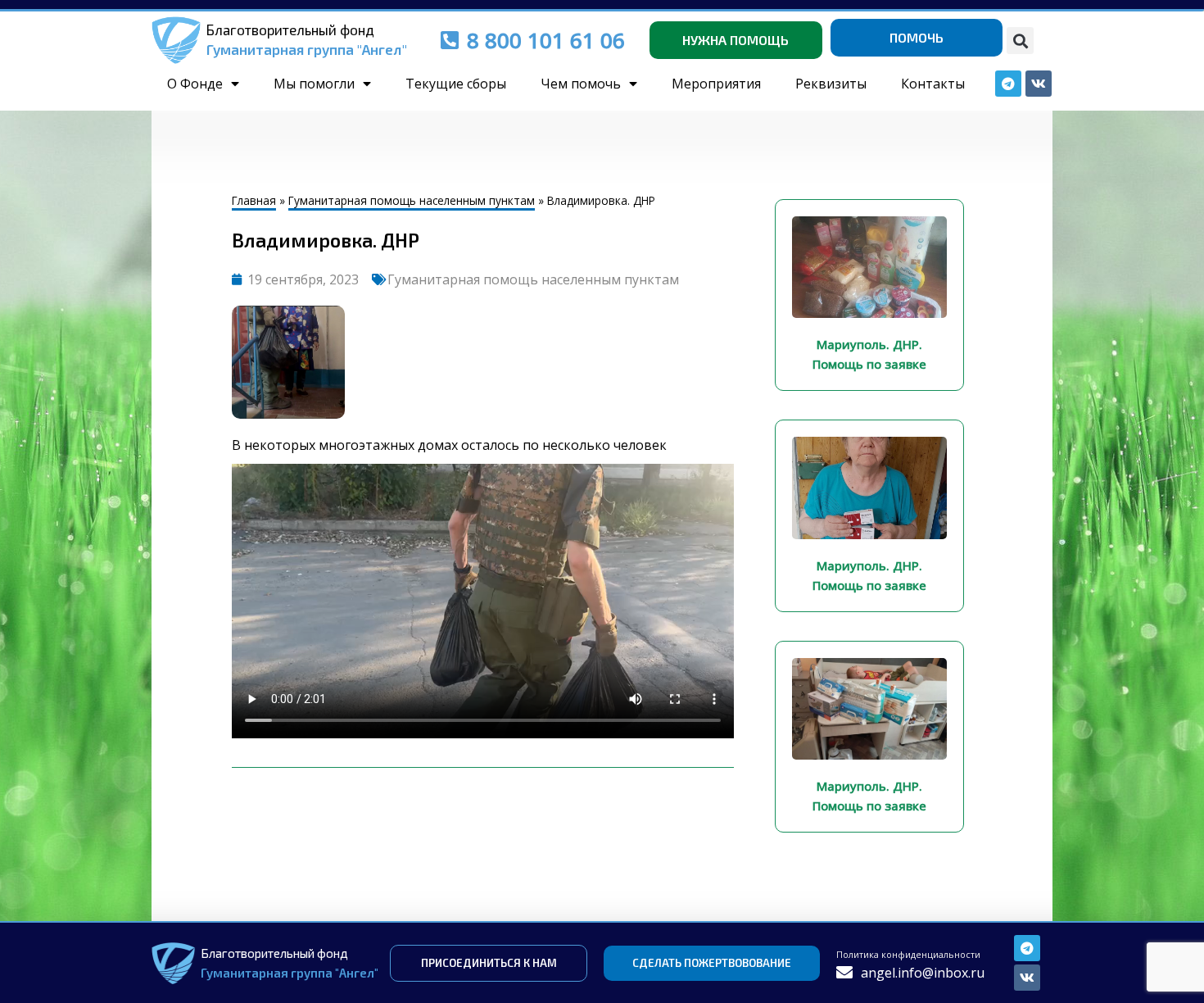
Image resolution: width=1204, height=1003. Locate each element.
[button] (1020, 40)
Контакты (933, 84)
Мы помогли (314, 84)
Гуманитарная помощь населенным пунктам (411, 200)
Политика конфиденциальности (908, 954)
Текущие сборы (455, 84)
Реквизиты (831, 84)
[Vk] (1027, 977)
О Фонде (195, 84)
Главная (254, 200)
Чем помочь (581, 84)
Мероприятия (716, 84)
